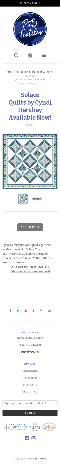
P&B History (30, 385)
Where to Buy (30, 392)
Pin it (26, 310)
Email (49, 310)
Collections (22, 72)
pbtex (30, 125)
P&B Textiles (40, 458)
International (30, 370)
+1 (41, 310)
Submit (30, 412)
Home (8, 72)
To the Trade (30, 378)
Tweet (18, 310)
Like (10, 310)
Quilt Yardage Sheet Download (30, 266)
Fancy (33, 310)
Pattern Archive (43, 72)
